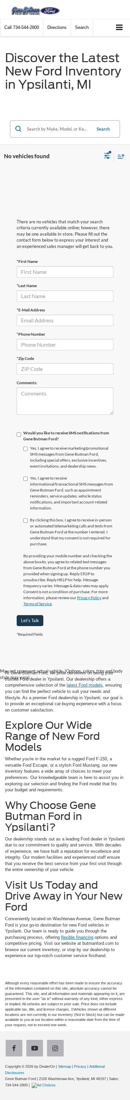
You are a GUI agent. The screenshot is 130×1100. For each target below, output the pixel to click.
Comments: (27, 382)
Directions (57, 27)
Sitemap (64, 1066)
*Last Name (27, 285)
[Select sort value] (119, 156)
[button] (21, 27)
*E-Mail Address (31, 309)
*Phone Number (31, 334)
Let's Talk (30, 620)
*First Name (27, 261)
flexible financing (77, 937)
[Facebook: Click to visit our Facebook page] (15, 1048)
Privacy (80, 1066)
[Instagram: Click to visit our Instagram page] (56, 1048)
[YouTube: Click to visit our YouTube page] (36, 1048)
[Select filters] (107, 156)
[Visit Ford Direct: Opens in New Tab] (44, 1085)
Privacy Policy (89, 597)
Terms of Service (37, 603)
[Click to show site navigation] (119, 27)
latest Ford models (85, 685)
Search (103, 129)
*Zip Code (25, 358)
